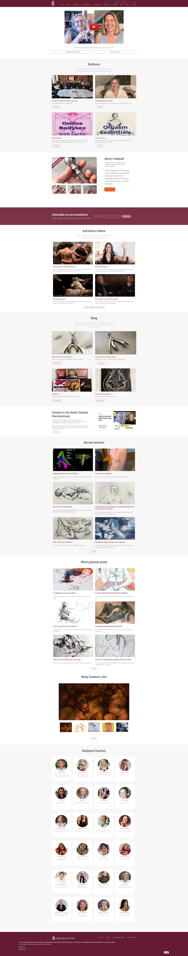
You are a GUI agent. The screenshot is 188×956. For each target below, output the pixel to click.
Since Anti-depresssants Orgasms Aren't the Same (113, 659)
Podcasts (106, 4)
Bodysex (76, 4)
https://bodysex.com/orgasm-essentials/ (101, 47)
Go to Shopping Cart (135, 2)
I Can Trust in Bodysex (103, 473)
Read (121, 4)
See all (94, 551)
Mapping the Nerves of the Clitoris (65, 473)
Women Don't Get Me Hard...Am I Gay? (67, 659)
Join (129, 2)
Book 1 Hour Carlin (115, 52)
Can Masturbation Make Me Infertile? (108, 626)
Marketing (22, 949)
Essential (22, 946)
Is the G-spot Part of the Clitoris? (65, 626)
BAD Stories (97, 4)
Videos (69, 4)
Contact (100, 937)
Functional (23, 948)
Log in (132, 2)
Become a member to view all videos (94, 307)
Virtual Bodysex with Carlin (73, 52)
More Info (56, 107)
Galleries (114, 4)
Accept (166, 952)
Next (99, 188)
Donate (134, 4)
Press (108, 937)
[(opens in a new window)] (109, 191)
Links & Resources (118, 937)
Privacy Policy (131, 937)
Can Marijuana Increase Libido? (64, 593)
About (62, 4)
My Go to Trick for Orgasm (62, 507)
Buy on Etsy (57, 363)
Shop (127, 4)
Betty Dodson (86, 4)
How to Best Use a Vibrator (62, 542)
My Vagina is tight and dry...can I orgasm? (110, 542)
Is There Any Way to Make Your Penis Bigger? (111, 593)
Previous (47, 188)
